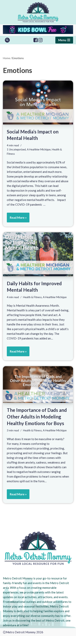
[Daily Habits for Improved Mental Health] (38, 254)
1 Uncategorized (16, 149)
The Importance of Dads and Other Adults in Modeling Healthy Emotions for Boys (37, 416)
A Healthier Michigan (39, 149)
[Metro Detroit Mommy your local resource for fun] (38, 12)
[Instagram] (40, 40)
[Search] (7, 40)
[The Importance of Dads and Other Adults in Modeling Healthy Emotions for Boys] (38, 384)
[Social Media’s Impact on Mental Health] (38, 102)
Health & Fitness (32, 297)
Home (6, 58)
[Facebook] (35, 40)
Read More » (17, 219)
